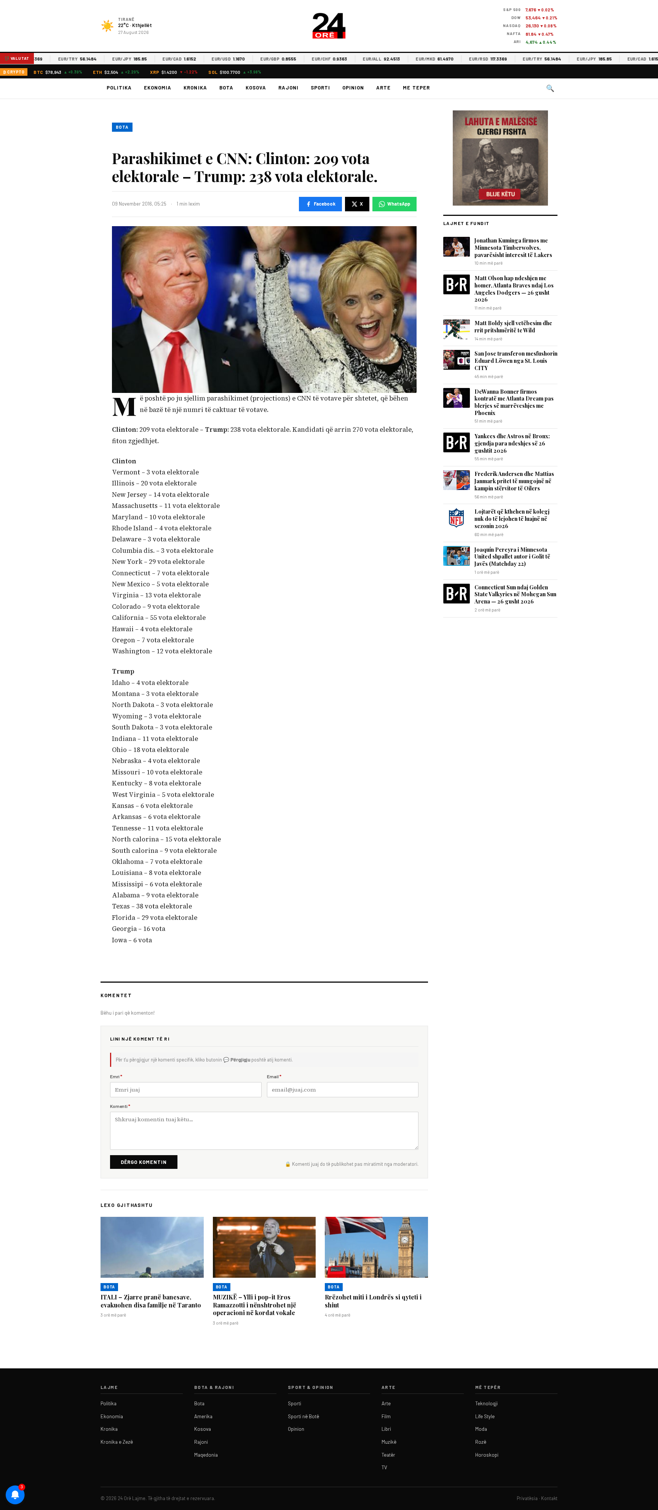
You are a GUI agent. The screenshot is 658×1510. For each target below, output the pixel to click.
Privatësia (527, 1498)
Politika (119, 88)
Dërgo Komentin (144, 1162)
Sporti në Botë (303, 1416)
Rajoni (288, 88)
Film (386, 1416)
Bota (226, 88)
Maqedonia (206, 1455)
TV (384, 1467)
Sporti (320, 88)
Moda (481, 1429)
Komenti (120, 1106)
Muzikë (389, 1442)
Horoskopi (486, 1455)
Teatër (388, 1455)
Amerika (203, 1416)
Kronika (195, 88)
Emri (116, 1076)
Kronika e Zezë (117, 1442)
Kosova (256, 88)
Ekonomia (157, 88)
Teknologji (486, 1403)
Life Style (485, 1416)
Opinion (353, 88)
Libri (386, 1429)
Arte (383, 88)
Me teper (416, 88)
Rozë (480, 1442)
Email (274, 1076)
